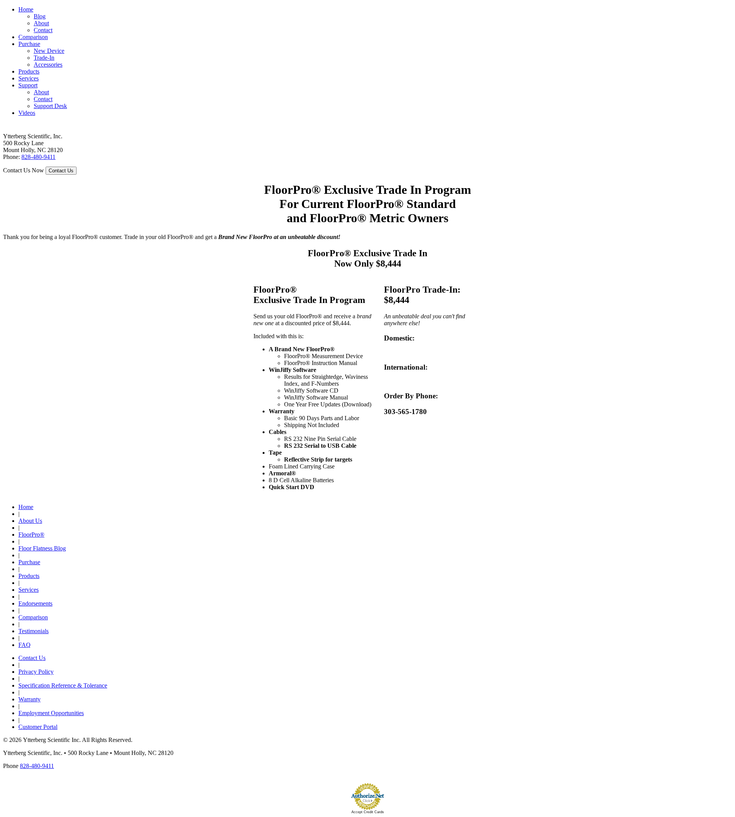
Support (28, 85)
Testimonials (33, 631)
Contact (43, 30)
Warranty (29, 699)
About (41, 23)
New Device (49, 50)
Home (25, 9)
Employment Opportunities (51, 713)
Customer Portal (37, 727)
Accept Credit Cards (367, 812)
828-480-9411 (38, 157)
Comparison (33, 37)
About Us (30, 520)
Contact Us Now (23, 170)
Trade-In (44, 57)
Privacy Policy (36, 671)
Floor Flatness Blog (42, 548)
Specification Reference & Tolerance (62, 685)
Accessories (48, 64)
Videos (26, 113)
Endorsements (35, 603)
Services (28, 78)
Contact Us (32, 658)
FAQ (24, 645)
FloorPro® (31, 534)
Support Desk (50, 106)
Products (28, 71)
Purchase (29, 44)
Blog (40, 16)
